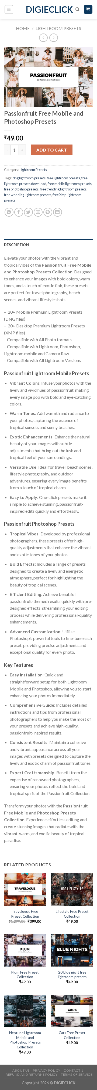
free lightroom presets (63, 178)
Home (23, 28)
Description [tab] (16, 245)
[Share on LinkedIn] (57, 212)
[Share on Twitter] (28, 212)
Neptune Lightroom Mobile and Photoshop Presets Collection (25, 1040)
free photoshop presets (21, 189)
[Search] (77, 9)
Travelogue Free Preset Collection (25, 913)
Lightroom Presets (58, 28)
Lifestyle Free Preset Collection (72, 913)
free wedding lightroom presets (27, 195)
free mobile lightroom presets (70, 184)
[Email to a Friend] (38, 212)
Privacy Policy (46, 1070)
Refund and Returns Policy (31, 1074)
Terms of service (77, 1074)
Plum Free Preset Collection (25, 974)
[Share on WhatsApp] (9, 212)
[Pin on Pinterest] (47, 212)
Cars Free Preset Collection (72, 1035)
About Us (21, 1070)
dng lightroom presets (29, 178)
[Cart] (88, 9)
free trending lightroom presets (63, 189)
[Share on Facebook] (18, 212)
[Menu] (9, 9)
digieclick (48, 9)
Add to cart (51, 149)
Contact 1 (73, 1070)
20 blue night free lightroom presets (72, 974)
